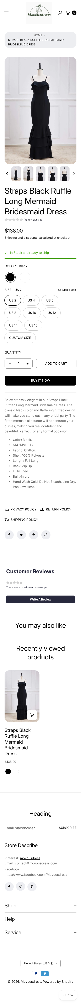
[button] (60, 13)
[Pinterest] (32, 886)
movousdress (30, 858)
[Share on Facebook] (9, 534)
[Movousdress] (39, 13)
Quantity (13, 352)
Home (38, 35)
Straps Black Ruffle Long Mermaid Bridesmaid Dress (18, 741)
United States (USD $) (38, 963)
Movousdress (31, 982)
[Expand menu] (6, 12)
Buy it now (40, 380)
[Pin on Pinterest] (33, 534)
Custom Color (25, 277)
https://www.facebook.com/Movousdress (36, 875)
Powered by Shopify (58, 982)
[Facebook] (9, 886)
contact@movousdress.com (35, 863)
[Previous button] (8, 174)
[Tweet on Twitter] (21, 534)
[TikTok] (20, 886)
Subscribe (67, 828)
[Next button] (74, 174)
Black (10, 277)
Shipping (11, 237)
